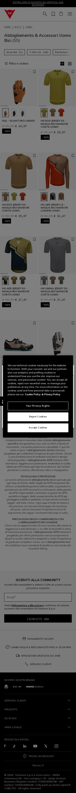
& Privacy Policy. (51, 394)
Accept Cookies (38, 427)
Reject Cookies (38, 416)
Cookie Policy (33, 394)
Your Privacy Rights (38, 405)
